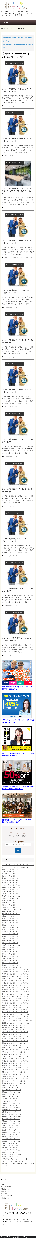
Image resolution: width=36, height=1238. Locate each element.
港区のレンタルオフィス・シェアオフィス (15, 1012)
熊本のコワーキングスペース (11, 1152)
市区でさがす (5, 1189)
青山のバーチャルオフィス (10, 876)
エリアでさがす (6, 1187)
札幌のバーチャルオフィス (10, 923)
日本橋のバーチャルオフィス (11, 907)
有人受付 (15, 257)
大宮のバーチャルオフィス (10, 934)
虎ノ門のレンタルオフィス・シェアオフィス (16, 1016)
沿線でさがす (5, 1191)
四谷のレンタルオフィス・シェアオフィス (15, 1007)
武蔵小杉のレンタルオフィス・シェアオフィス (16, 1027)
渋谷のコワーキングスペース (11, 1085)
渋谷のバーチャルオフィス (10, 871)
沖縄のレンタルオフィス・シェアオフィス (15, 1083)
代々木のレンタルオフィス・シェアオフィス (16, 972)
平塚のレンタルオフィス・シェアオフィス (15, 1032)
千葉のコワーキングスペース (11, 1127)
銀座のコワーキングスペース (11, 1096)
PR (19, 307)
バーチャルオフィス (11, 106)
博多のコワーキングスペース (11, 1148)
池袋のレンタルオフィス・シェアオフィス (15, 980)
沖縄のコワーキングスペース (11, 1156)
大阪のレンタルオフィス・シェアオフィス (15, 1056)
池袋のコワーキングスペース (11, 1094)
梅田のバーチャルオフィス (10, 954)
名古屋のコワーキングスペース (11, 1130)
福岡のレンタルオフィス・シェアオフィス (15, 1070)
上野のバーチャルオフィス (10, 916)
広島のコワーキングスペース (11, 1145)
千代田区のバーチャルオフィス (11, 909)
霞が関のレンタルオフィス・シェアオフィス (16, 996)
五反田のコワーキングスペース (11, 1116)
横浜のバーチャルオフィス (10, 936)
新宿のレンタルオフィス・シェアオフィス (15, 978)
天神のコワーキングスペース (11, 1150)
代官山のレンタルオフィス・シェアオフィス (16, 976)
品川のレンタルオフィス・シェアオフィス (15, 1018)
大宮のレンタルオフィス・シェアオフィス (15, 1034)
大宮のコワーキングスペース (11, 1125)
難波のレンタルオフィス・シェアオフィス (15, 1058)
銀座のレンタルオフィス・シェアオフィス (15, 985)
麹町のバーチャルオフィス (10, 911)
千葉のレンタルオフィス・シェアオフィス (15, 1036)
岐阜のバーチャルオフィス (10, 947)
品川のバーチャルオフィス (10, 891)
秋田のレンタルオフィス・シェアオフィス (15, 1041)
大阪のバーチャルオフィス (10, 951)
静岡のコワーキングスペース (11, 1132)
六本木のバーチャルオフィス (11, 885)
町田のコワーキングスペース (11, 1121)
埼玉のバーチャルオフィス (10, 931)
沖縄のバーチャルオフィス (10, 965)
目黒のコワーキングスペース (11, 1092)
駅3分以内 (8, 257)
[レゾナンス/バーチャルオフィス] (18, 74)
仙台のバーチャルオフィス (10, 925)
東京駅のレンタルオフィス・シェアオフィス (16, 987)
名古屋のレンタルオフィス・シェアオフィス (16, 1050)
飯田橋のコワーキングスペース (11, 1112)
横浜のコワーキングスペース (11, 1123)
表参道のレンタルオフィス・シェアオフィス (16, 969)
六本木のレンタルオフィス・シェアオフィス (16, 1014)
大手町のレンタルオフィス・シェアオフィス (16, 992)
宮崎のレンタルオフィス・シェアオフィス (15, 1081)
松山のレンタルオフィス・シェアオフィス (15, 1067)
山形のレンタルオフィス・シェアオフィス (15, 1045)
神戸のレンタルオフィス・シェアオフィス (15, 1063)
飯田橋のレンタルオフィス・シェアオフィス (16, 1001)
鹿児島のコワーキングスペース (11, 1154)
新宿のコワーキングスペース (11, 1087)
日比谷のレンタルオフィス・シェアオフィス (16, 994)
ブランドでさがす (6, 1196)
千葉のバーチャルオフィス (10, 940)
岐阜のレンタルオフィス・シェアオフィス (15, 1052)
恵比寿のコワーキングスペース (11, 1090)
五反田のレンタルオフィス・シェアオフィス (16, 1023)
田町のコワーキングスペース (11, 1105)
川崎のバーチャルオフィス (10, 938)
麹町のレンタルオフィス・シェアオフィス (15, 1005)
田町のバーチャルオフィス (10, 894)
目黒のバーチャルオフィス (10, 918)
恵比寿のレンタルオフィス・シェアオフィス (16, 974)
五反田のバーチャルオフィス (11, 920)
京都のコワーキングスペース (11, 1136)
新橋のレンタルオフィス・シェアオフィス (15, 998)
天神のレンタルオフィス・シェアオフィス (15, 1074)
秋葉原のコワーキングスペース (11, 1114)
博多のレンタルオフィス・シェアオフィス (15, 1072)
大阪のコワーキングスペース (11, 1139)
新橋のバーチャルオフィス (10, 889)
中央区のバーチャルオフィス (11, 903)
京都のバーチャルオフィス (10, 949)
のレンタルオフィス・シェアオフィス (16, 1043)
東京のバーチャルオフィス (10, 869)
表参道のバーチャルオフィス (11, 880)
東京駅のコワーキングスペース (11, 1110)
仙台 (3, 1043)
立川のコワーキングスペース (11, 1119)
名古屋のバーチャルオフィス (11, 945)
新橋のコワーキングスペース (11, 1103)
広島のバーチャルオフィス (10, 958)
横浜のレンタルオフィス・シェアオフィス (15, 1025)
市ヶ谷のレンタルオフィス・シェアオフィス (16, 1009)
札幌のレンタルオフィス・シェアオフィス (15, 1038)
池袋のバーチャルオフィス (10, 900)
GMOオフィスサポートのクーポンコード (14, 1159)
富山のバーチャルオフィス (10, 929)
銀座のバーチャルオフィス (10, 905)
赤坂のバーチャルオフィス (10, 882)
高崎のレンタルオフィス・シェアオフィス (15, 1047)
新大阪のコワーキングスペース (11, 1143)
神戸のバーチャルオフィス (10, 956)
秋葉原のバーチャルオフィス (11, 914)
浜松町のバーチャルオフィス (11, 896)
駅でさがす (4, 1193)
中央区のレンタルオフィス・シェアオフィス (16, 983)
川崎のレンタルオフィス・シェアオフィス (15, 1029)
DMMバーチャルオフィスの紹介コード (14, 1161)
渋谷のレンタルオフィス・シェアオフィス (15, 967)
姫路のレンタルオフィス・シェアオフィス (15, 1065)
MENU (5, 23)
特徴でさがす (5, 1198)
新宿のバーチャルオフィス (10, 898)
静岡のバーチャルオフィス (10, 943)
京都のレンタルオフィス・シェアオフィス (15, 1054)
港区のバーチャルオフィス (10, 878)
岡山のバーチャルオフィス (10, 960)
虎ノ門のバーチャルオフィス (11, 887)
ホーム (3, 1184)
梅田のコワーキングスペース (11, 1141)
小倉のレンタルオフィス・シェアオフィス (15, 1079)
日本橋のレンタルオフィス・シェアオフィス (16, 1003)
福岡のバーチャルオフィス (10, 963)
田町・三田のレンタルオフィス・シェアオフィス (17, 1021)
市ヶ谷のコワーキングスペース (11, 1107)
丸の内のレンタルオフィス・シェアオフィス (16, 989)
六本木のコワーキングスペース (11, 1101)
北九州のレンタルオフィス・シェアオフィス (16, 1076)
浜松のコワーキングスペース (11, 1134)
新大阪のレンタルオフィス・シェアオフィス (16, 1061)
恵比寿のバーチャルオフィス (11, 874)
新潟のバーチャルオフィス (10, 927)
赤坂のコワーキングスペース (11, 1099)
